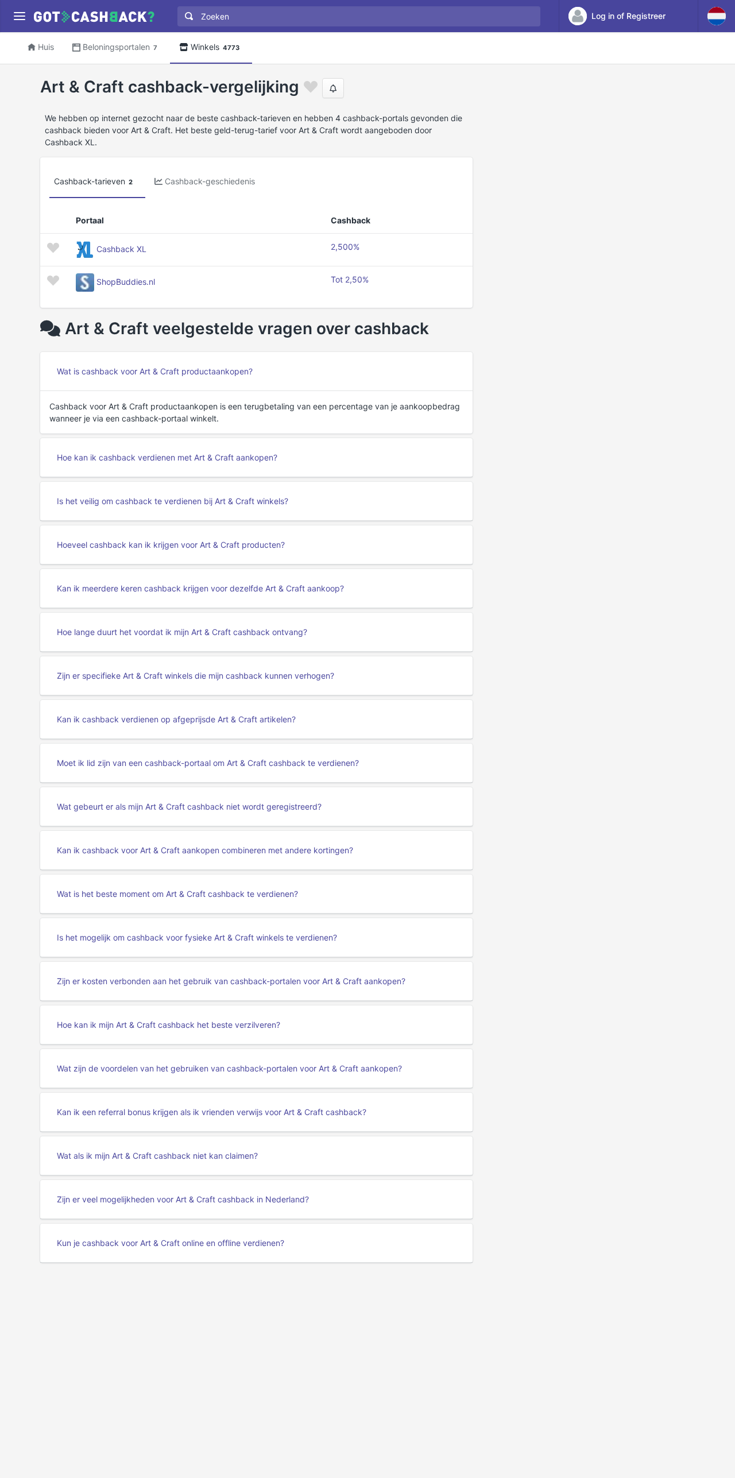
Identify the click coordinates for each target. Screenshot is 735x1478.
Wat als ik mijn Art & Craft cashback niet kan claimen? (157, 1155)
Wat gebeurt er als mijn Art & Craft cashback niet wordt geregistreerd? (189, 806)
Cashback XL (121, 249)
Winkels (215, 47)
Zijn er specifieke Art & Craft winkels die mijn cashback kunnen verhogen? (195, 675)
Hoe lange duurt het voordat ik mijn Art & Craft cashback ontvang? (182, 632)
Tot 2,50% (350, 279)
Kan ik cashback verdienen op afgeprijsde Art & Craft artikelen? (176, 719)
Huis (46, 47)
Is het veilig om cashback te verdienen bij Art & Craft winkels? (172, 501)
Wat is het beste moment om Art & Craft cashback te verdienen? (177, 894)
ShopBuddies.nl (125, 282)
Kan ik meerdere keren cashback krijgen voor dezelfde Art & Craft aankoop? (200, 588)
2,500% (345, 247)
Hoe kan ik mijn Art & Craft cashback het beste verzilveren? (168, 1025)
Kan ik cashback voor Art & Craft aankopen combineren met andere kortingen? (205, 850)
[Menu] (19, 16)
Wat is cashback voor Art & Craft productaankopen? (155, 371)
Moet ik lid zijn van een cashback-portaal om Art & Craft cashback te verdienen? (208, 763)
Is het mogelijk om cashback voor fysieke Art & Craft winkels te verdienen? (197, 937)
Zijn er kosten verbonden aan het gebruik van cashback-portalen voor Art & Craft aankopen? (231, 981)
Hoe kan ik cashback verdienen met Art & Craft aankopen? (167, 457)
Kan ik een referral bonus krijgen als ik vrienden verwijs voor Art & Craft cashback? (211, 1112)
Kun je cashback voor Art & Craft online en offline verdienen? (170, 1243)
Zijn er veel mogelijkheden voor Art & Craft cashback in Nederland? (183, 1199)
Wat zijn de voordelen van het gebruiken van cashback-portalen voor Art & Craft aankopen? (229, 1068)
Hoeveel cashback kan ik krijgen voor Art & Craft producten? (171, 545)
